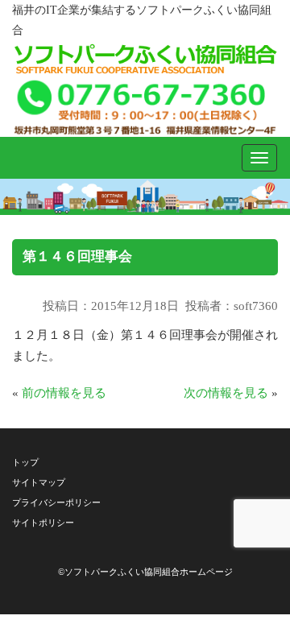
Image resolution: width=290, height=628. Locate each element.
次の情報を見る (226, 392)
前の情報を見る (64, 392)
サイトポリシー (43, 522)
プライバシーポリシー (56, 502)
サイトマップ (38, 482)
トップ (25, 462)
